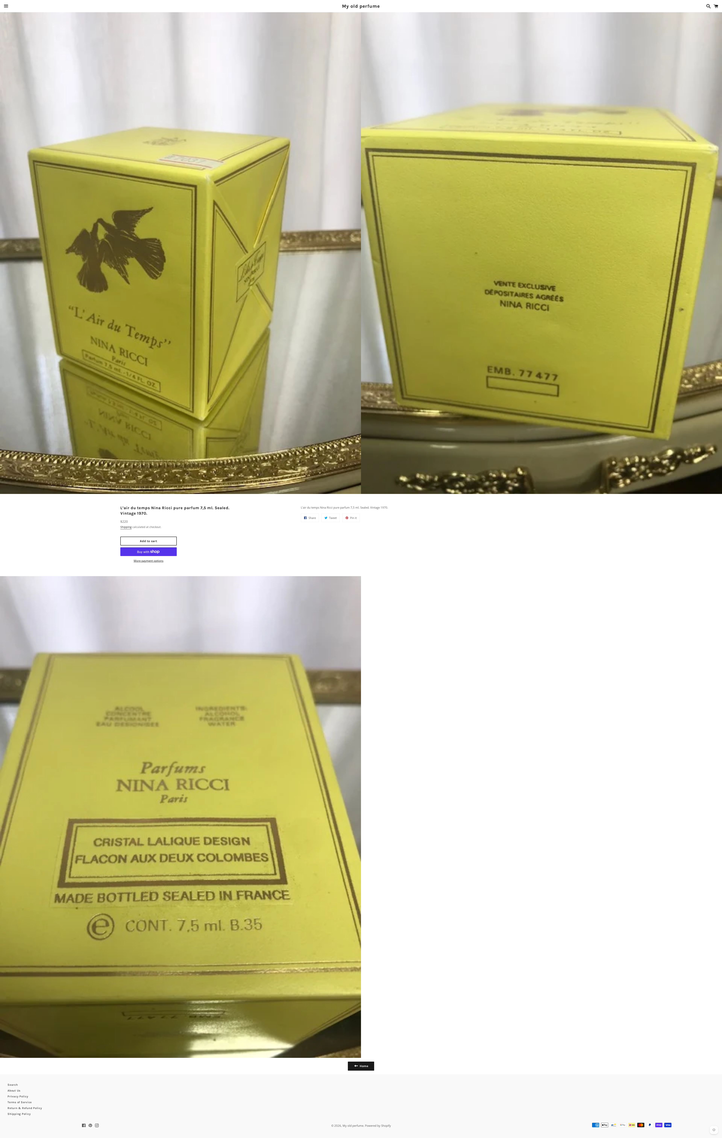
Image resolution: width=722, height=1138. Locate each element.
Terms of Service (20, 1102)
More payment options (148, 561)
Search (13, 1084)
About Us (14, 1090)
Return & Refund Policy (25, 1108)
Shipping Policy (19, 1114)
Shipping (126, 527)
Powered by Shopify (378, 1125)
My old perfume (361, 6)
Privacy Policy (18, 1096)
